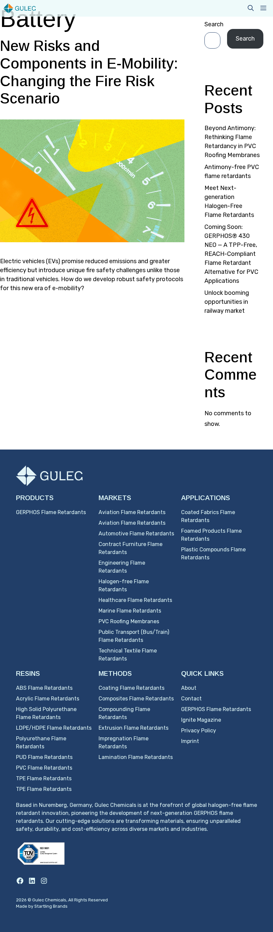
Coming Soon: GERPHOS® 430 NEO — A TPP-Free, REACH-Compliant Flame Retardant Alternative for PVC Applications (231, 253)
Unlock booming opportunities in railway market (226, 301)
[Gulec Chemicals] (19, 8)
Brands (60, 906)
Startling (43, 906)
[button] (250, 8)
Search (213, 24)
